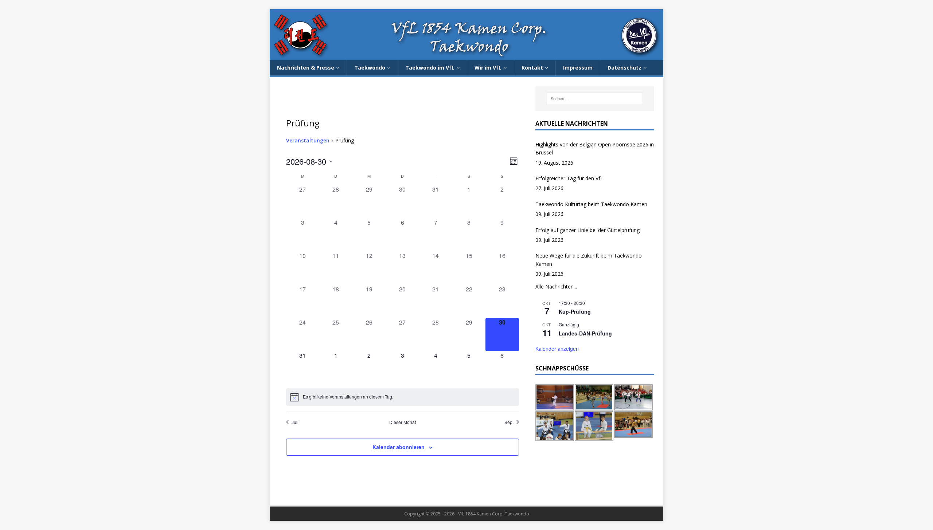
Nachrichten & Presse (305, 67)
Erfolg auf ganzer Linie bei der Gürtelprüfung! (588, 230)
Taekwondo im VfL (429, 67)
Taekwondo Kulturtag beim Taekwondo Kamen (591, 204)
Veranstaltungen (307, 140)
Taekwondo (369, 67)
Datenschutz (624, 67)
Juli (295, 422)
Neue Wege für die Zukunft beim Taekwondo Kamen (588, 259)
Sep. (509, 422)
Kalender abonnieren (398, 447)
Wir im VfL (488, 67)
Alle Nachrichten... (556, 286)
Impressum (578, 67)
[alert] (402, 397)
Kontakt (532, 67)
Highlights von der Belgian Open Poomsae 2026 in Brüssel (594, 148)
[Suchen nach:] (594, 99)
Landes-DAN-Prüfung (585, 333)
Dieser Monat (402, 422)
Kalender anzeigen (557, 348)
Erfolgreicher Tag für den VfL (569, 178)
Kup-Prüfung (575, 311)
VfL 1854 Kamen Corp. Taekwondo (493, 514)
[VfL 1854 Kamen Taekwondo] (466, 55)
